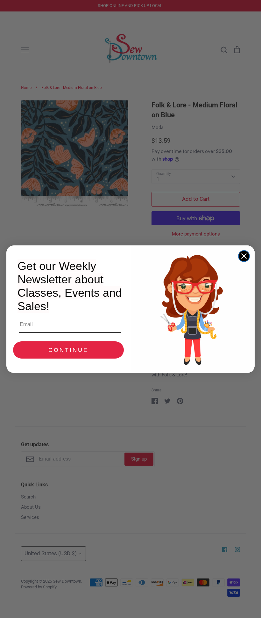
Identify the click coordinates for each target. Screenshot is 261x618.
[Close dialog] (244, 256)
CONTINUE (68, 350)
